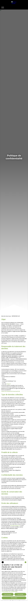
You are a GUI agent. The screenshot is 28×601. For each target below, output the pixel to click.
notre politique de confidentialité (9, 591)
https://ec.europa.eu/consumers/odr (10, 391)
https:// (9, 384)
